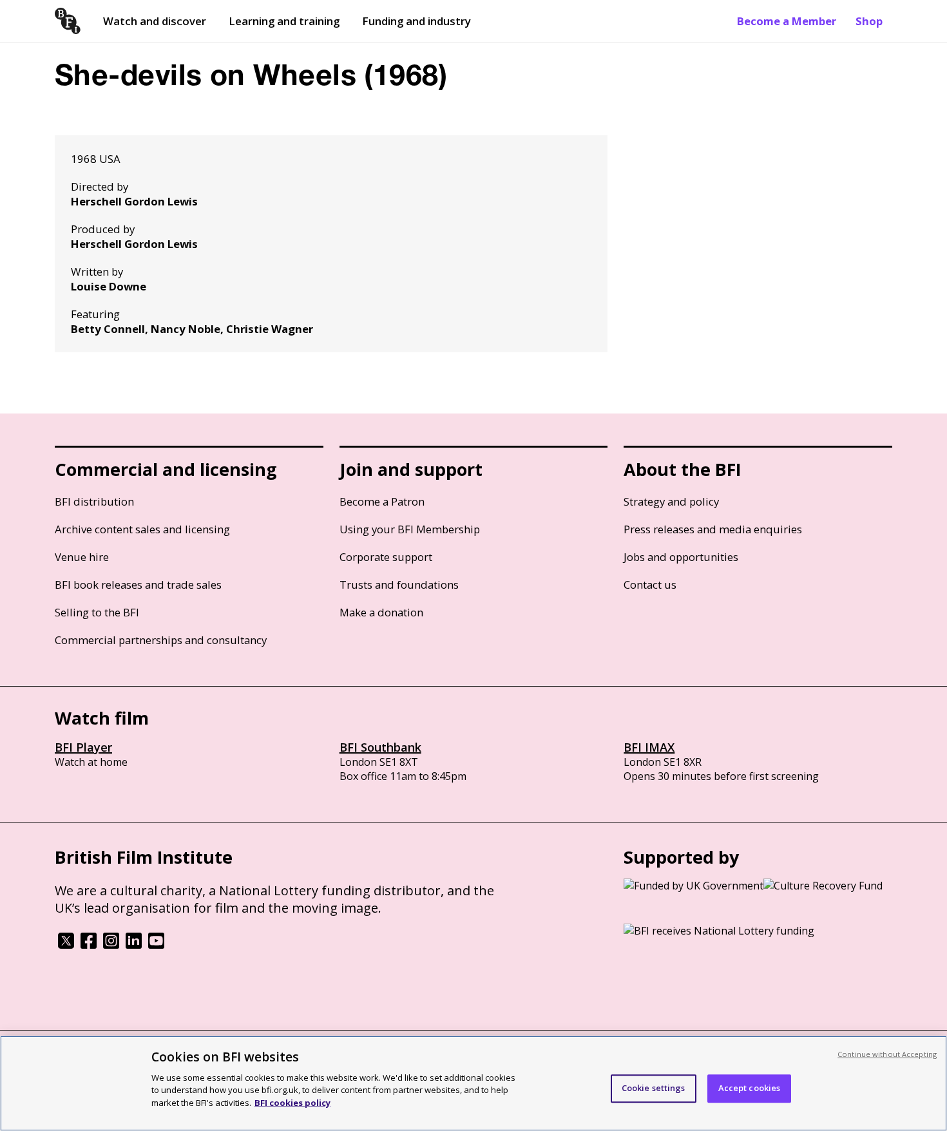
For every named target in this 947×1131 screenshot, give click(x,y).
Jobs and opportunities (681, 556)
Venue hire (82, 556)
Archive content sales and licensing (142, 529)
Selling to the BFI (97, 612)
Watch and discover (154, 21)
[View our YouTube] (156, 945)
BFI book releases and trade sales (138, 584)
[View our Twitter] (66, 945)
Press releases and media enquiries (713, 529)
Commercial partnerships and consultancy (161, 639)
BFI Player (83, 747)
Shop (869, 21)
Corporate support (386, 556)
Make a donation (381, 612)
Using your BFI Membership (410, 529)
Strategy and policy (671, 501)
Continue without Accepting (887, 1054)
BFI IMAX (649, 747)
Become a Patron (382, 501)
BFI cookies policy (292, 1102)
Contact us (650, 584)
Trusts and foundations (399, 584)
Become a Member (786, 21)
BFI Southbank (380, 747)
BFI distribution (94, 501)
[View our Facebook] (88, 945)
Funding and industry (416, 21)
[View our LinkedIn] (133, 945)
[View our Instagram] (111, 945)
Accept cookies (749, 1088)
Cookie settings (653, 1088)
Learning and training (284, 21)
